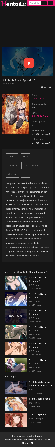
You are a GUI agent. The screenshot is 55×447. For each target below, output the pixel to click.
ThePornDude (18, 436)
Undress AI (27, 443)
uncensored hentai (14, 439)
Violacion (12, 174)
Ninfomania (13, 165)
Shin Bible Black (40, 116)
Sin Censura (32, 165)
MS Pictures (38, 98)
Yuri (25, 174)
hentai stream (30, 439)
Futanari (12, 156)
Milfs (25, 156)
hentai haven (44, 439)
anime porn (38, 436)
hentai (29, 436)
